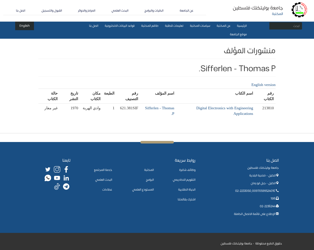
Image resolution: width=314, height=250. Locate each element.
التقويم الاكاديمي (184, 179)
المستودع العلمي (143, 189)
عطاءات (107, 189)
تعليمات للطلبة (174, 25)
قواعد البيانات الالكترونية (120, 25)
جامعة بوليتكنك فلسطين (258, 8)
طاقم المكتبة (149, 25)
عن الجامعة (186, 10)
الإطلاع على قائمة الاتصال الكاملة (254, 214)
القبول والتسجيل (51, 10)
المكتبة (149, 169)
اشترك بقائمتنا (186, 199)
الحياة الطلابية (186, 189)
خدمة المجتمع (103, 169)
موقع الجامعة (238, 34)
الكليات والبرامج (153, 10)
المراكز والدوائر (86, 10)
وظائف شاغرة (187, 169)
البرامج (150, 179)
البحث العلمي (120, 10)
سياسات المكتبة (200, 25)
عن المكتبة (223, 25)
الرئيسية (242, 25)
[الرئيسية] (300, 9)
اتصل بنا (20, 10)
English (24, 25)
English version (263, 85)
